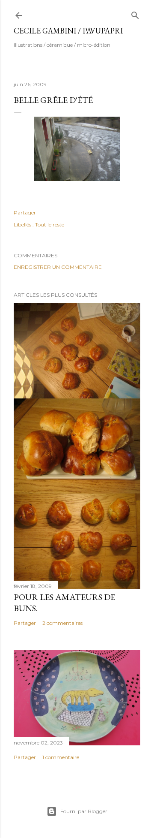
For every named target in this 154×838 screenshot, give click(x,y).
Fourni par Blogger (83, 811)
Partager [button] (25, 212)
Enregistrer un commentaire (58, 267)
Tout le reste (49, 224)
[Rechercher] (135, 13)
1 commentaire (60, 757)
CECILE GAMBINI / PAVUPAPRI (68, 31)
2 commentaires (62, 623)
